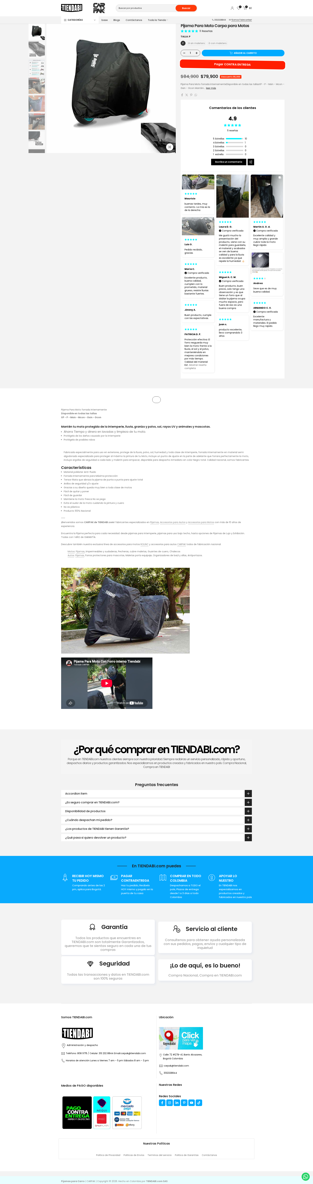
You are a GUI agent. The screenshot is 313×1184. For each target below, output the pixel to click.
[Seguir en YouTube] (191, 1102)
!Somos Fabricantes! (241, 19)
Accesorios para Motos (201, 522)
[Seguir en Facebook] (162, 1102)
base (105, 20)
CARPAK (181, 544)
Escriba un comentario (228, 161)
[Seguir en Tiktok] (199, 1102)
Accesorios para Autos (173, 522)
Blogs (116, 20)
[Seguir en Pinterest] (184, 1102)
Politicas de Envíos (134, 1155)
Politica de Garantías (187, 1155)
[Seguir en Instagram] (169, 1102)
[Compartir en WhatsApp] (195, 94)
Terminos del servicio (160, 1155)
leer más (211, 88)
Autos (71, 555)
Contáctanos (134, 20)
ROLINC (145, 544)
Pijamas (154, 522)
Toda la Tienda (157, 20)
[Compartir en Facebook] (182, 94)
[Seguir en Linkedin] (177, 1102)
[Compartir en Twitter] (186, 94)
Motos (71, 551)
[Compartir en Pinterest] (191, 94)
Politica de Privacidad (108, 1155)
